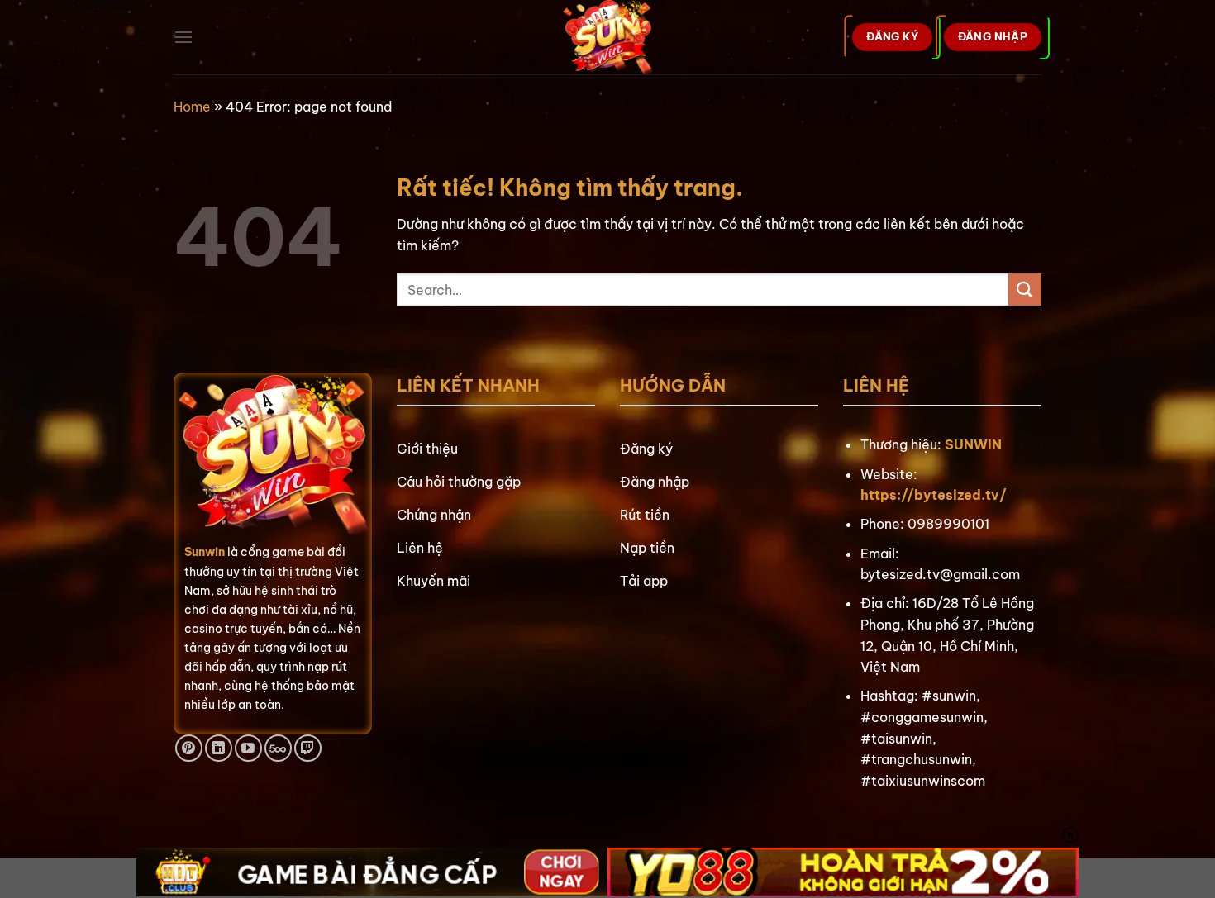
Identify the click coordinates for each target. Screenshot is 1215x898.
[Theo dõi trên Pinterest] (188, 748)
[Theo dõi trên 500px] (278, 748)
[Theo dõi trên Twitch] (308, 748)
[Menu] (183, 37)
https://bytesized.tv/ (933, 495)
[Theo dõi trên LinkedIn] (218, 748)
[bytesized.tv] (608, 37)
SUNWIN (973, 444)
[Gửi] (1024, 289)
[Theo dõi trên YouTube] (248, 748)
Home (192, 106)
